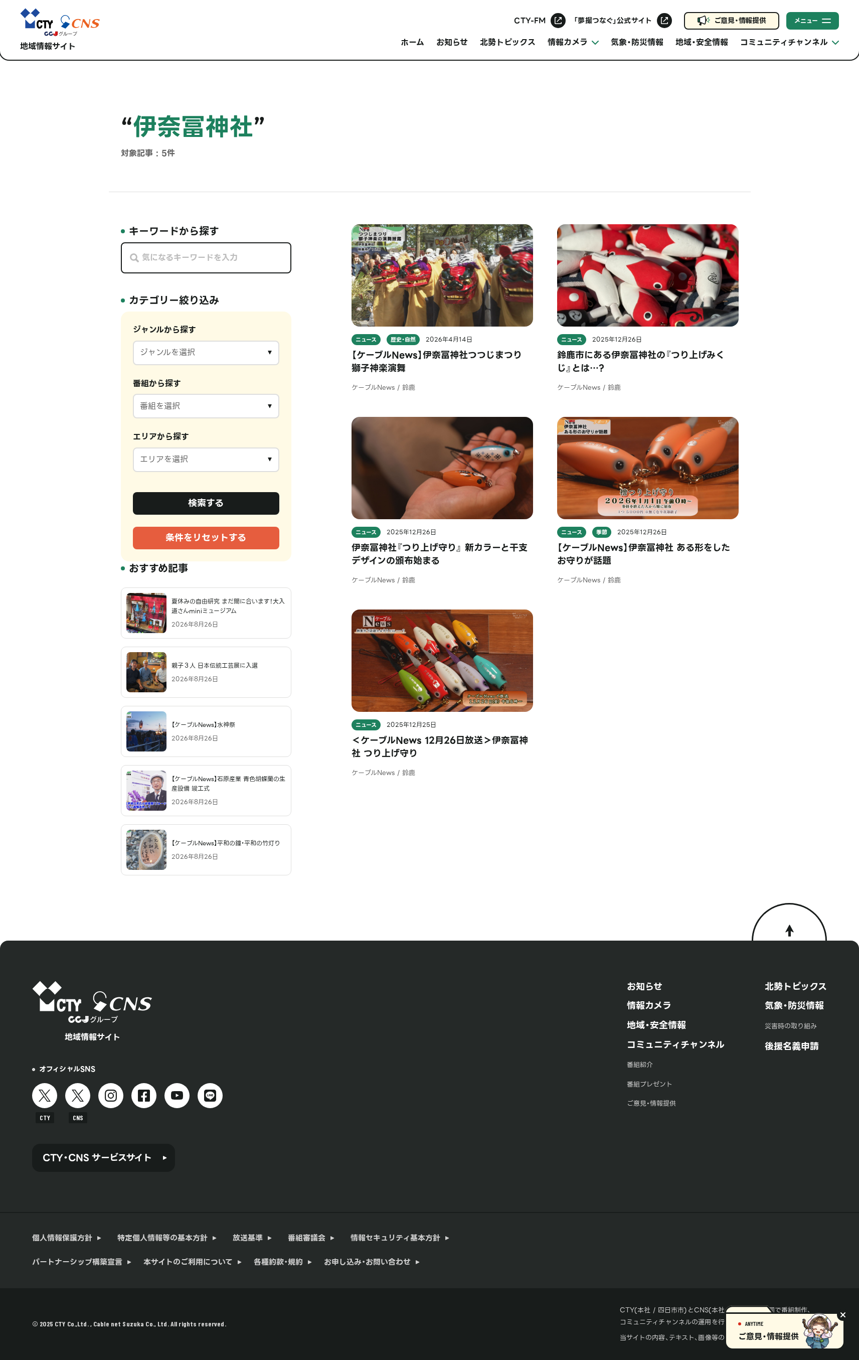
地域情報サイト (48, 46)
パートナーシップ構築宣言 (77, 1262)
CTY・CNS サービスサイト (97, 1157)
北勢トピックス (508, 42)
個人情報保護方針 (62, 1238)
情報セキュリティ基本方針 (395, 1238)
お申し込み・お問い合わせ (367, 1262)
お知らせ (452, 42)
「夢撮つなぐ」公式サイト (613, 20)
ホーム (412, 42)
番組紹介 (640, 1065)
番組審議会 (306, 1238)
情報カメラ (649, 1005)
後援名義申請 (792, 1046)
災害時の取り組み (791, 1026)
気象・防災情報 (637, 42)
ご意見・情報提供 (740, 20)
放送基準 (248, 1238)
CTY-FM (530, 20)
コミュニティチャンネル (676, 1044)
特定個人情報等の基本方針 (162, 1238)
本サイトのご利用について (188, 1262)
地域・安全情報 (701, 42)
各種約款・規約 (278, 1262)
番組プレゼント (649, 1084)
